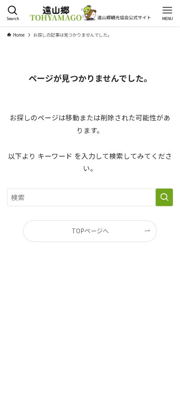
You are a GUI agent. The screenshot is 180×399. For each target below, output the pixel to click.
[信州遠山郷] (90, 13)
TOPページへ (90, 230)
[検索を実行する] (164, 197)
